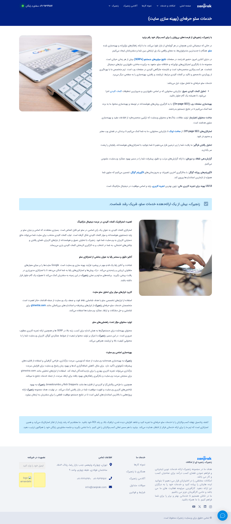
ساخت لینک (175, 131)
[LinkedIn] (205, 506)
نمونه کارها (139, 465)
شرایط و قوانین (137, 492)
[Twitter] (199, 506)
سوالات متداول (137, 485)
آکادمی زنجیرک (137, 479)
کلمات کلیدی (116, 91)
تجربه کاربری (158, 186)
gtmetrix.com (38, 305)
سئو (210, 51)
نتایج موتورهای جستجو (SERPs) (150, 59)
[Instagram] (210, 506)
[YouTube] (193, 506)
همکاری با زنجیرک (135, 472)
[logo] (204, 5)
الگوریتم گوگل (137, 172)
